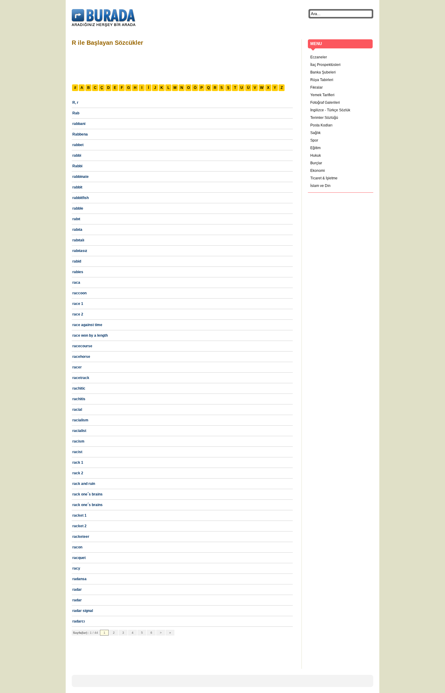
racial (77, 409)
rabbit (77, 187)
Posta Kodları (321, 125)
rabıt (76, 219)
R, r (75, 102)
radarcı (78, 621)
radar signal (82, 611)
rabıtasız (79, 251)
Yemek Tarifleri (322, 95)
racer (77, 367)
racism (78, 441)
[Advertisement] (182, 64)
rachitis (78, 399)
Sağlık (315, 133)
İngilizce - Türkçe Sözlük (330, 110)
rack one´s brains (87, 494)
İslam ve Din (320, 186)
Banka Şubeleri (323, 72)
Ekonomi (317, 170)
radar (77, 589)
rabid (76, 261)
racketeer (80, 536)
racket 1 (79, 515)
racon (77, 547)
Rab (75, 113)
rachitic (78, 388)
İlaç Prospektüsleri (325, 65)
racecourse (82, 346)
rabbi (76, 155)
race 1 (77, 304)
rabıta (77, 229)
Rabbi (77, 166)
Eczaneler (318, 57)
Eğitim (315, 148)
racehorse (81, 357)
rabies (77, 272)
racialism (80, 420)
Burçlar (316, 163)
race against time (87, 325)
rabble (77, 208)
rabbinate (80, 177)
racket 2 (79, 526)
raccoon (79, 293)
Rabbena (80, 134)
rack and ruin (83, 484)
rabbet (78, 145)
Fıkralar (316, 87)
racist (77, 452)
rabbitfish (80, 198)
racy (76, 568)
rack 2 (77, 473)
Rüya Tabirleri (321, 80)
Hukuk (315, 155)
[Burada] (104, 18)
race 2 (77, 314)
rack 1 (77, 462)
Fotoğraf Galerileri (325, 102)
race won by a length (90, 335)
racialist (79, 431)
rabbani (78, 124)
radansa (79, 579)
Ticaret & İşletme (324, 178)
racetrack (80, 378)
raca (76, 282)
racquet (79, 558)
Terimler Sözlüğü (324, 118)
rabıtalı (78, 240)
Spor (314, 140)
